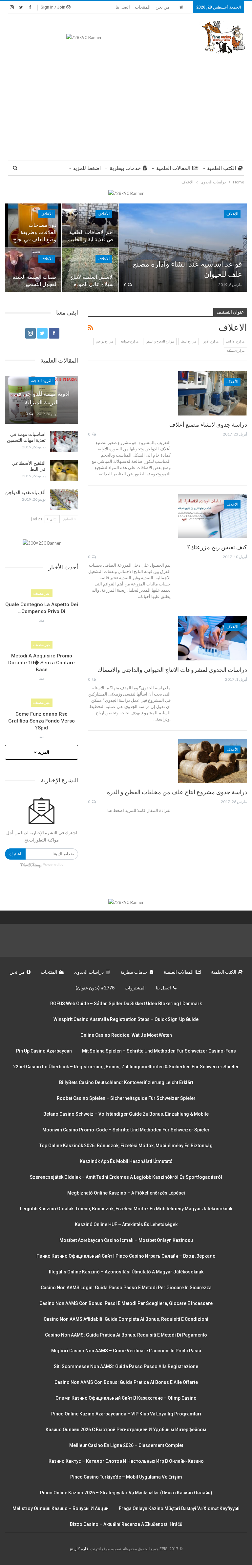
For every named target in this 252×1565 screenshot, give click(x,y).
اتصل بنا (123, 7)
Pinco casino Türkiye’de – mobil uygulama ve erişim (126, 1477)
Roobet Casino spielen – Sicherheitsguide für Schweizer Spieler (126, 1098)
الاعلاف (232, 214)
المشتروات (135, 987)
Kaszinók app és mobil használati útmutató (126, 1161)
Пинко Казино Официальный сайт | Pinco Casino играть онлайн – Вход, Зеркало (126, 1256)
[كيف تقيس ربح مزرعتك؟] (212, 516)
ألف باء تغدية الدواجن (25, 492)
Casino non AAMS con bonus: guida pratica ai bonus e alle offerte (126, 1382)
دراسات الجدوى (89, 972)
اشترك (15, 853)
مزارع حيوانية (129, 341)
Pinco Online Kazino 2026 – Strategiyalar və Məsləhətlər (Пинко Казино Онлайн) (126, 1492)
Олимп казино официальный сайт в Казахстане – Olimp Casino (126, 1398)
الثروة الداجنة (41, 380)
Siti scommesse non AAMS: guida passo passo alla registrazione (126, 1366)
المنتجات (143, 7)
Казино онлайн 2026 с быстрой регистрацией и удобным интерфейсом (126, 1429)
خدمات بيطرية (125, 168)
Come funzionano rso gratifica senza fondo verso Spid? (41, 721)
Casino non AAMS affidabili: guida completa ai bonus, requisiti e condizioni (126, 1319)
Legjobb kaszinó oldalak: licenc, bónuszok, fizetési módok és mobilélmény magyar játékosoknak (126, 1208)
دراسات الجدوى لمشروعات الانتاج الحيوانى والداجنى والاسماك (172, 669)
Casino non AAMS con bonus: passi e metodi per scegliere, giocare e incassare (126, 1303)
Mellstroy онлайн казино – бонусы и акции (60, 1508)
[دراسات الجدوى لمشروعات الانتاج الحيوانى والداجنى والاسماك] (212, 638)
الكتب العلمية (221, 168)
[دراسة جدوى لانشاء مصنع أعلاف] (212, 393)
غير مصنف (41, 593)
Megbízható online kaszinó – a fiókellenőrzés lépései (126, 1193)
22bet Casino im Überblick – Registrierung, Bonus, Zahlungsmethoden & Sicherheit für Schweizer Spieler (126, 1066)
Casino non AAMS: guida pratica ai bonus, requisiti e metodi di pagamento (126, 1335)
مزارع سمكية (235, 350)
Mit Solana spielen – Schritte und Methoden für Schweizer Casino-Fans (159, 1051)
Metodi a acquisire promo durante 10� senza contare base (41, 663)
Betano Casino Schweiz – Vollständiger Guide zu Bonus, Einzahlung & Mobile (126, 1114)
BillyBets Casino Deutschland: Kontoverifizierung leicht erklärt (126, 1082)
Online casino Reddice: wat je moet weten (126, 1035)
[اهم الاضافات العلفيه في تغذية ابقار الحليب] (90, 225)
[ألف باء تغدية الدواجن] (64, 499)
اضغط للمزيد (87, 168)
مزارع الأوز (211, 341)
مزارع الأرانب (235, 341)
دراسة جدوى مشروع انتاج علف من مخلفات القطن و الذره (177, 792)
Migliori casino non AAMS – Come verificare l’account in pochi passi (126, 1350)
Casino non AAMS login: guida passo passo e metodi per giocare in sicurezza (126, 1287)
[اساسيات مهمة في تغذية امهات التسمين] (64, 441)
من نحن (162, 7)
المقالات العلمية (173, 168)
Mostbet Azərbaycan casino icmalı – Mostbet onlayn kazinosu (126, 1240)
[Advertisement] (126, 104)
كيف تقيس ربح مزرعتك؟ (217, 547)
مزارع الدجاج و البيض (160, 341)
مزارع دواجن (104, 341)
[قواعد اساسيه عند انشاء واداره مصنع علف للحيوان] (183, 247)
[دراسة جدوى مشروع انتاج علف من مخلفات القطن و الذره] (212, 761)
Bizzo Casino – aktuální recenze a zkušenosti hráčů (126, 1524)
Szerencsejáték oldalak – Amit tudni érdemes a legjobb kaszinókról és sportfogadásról (126, 1177)
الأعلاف (104, 214)
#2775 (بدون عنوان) (95, 987)
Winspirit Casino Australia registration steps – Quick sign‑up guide (126, 1019)
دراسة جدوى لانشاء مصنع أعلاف (208, 424)
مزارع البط (188, 341)
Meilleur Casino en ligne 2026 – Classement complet (126, 1445)
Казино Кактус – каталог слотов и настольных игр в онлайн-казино (126, 1461)
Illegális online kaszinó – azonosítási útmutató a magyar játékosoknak (126, 1271)
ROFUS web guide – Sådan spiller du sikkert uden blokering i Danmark (126, 1003)
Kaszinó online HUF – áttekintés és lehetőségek (126, 1224)
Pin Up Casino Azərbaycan (44, 1051)
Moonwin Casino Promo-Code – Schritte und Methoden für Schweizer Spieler (126, 1129)
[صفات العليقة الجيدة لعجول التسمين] (33, 270)
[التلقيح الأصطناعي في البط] (64, 470)
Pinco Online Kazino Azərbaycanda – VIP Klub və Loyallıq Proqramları (126, 1413)
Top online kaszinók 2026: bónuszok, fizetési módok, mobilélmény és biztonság (126, 1145)
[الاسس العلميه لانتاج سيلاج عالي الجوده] (90, 270)
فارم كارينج (79, 1549)
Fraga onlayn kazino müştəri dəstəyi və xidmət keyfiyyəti (179, 1508)
